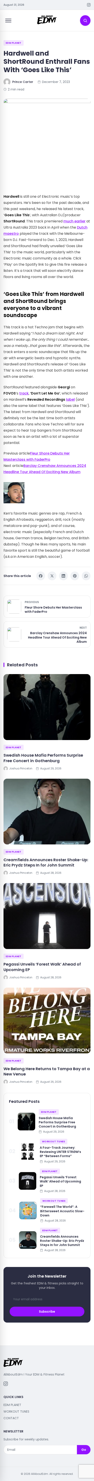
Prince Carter (22, 82)
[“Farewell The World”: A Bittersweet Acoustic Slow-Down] (28, 1210)
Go (83, 1449)
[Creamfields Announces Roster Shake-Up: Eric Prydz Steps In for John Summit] (47, 812)
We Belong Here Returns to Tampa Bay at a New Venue (46, 1071)
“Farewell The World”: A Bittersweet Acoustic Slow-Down (62, 1211)
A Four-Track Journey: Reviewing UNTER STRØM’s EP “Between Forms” (60, 1151)
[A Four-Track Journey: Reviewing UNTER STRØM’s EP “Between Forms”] (27, 1151)
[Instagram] (89, 5)
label (70, 399)
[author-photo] (47, 492)
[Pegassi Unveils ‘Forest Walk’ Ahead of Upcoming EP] (47, 916)
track (24, 393)
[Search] (85, 20)
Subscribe (47, 1311)
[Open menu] (8, 20)
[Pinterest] (74, 575)
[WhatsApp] (86, 575)
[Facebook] (40, 575)
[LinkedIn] (63, 575)
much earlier (74, 221)
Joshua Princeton (20, 768)
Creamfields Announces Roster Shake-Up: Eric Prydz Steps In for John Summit (45, 862)
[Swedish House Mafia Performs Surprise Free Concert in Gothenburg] (47, 707)
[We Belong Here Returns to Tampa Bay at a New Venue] (47, 1021)
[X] (52, 575)
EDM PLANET (13, 43)
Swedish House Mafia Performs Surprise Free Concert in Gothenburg (43, 757)
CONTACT (11, 1418)
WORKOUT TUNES (53, 1141)
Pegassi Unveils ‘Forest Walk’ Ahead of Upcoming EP (42, 966)
